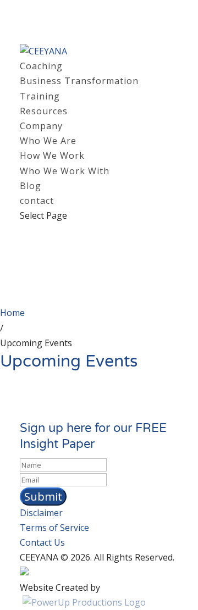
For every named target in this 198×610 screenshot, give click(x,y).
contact (37, 201)
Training (40, 96)
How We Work (52, 155)
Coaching (41, 66)
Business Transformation (79, 81)
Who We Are (48, 141)
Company (41, 126)
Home (12, 313)
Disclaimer (41, 513)
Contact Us (42, 542)
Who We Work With (64, 171)
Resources (44, 111)
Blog (30, 186)
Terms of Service (54, 528)
